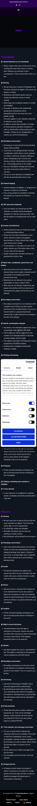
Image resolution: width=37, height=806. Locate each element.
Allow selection (18, 437)
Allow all (18, 431)
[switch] (32, 409)
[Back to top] (35, 804)
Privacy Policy (11, 800)
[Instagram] (20, 5)
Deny (18, 442)
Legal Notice (23, 800)
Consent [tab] (7, 368)
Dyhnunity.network (22, 793)
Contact (9, 802)
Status (17, 802)
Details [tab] (18, 368)
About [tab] (30, 368)
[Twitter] (17, 5)
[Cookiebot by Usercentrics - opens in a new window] (26, 362)
